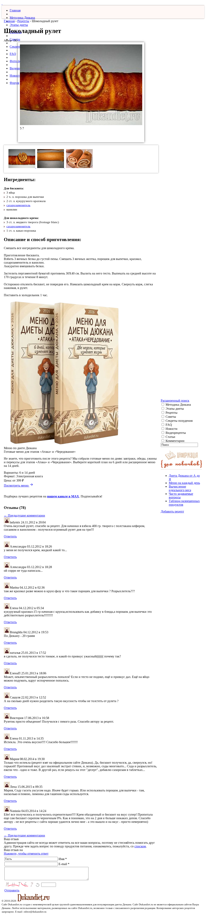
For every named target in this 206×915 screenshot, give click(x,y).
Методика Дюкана (22, 17)
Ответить (10, 536)
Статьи (170, 436)
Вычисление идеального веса (180, 488)
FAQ (13, 54)
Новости (16, 75)
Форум (14, 83)
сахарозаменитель (18, 205)
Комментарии (174, 441)
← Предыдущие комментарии (24, 515)
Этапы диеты (19, 25)
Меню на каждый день (184, 483)
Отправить (11, 890)
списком (140, 846)
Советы (170, 416)
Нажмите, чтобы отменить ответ (26, 853)
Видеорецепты (175, 432)
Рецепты (23, 21)
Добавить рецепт (172, 511)
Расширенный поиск (175, 400)
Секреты (16, 46)
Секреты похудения (179, 420)
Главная (15, 10)
